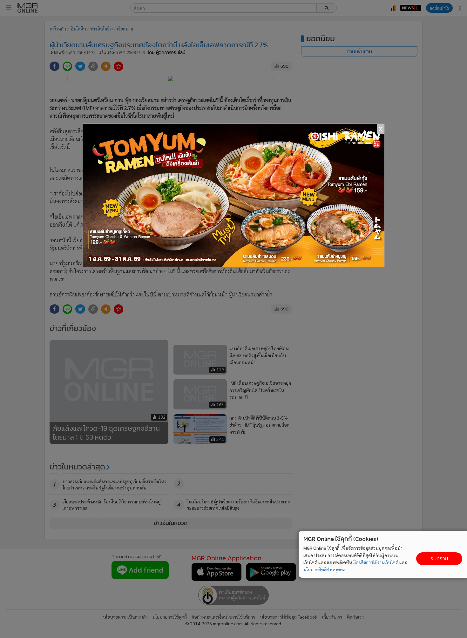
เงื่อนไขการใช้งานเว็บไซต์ (375, 562)
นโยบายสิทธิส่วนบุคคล (324, 569)
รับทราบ (439, 558)
